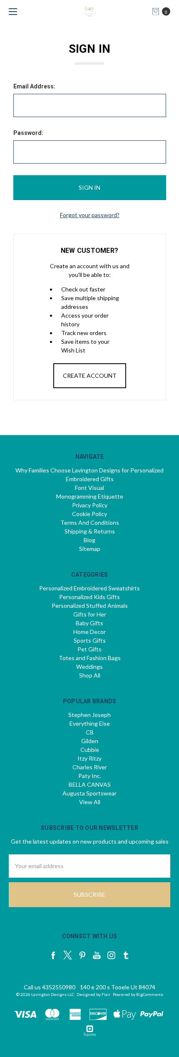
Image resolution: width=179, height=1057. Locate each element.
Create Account (90, 375)
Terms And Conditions (89, 522)
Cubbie (89, 749)
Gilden (89, 740)
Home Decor (89, 631)
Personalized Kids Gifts (89, 596)
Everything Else (90, 723)
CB (90, 732)
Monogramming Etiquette (89, 496)
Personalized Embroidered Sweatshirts (89, 588)
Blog (89, 539)
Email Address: (34, 86)
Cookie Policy (89, 513)
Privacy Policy (89, 505)
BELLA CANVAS (90, 784)
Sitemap (89, 548)
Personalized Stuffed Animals (90, 605)
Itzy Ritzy (89, 758)
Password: (28, 133)
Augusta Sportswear (89, 793)
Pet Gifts (89, 649)
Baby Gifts (89, 622)
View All (89, 801)
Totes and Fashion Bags (90, 657)
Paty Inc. (89, 775)
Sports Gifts (90, 640)
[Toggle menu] (11, 11)
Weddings (89, 666)
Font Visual (89, 487)
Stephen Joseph (89, 714)
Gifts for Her (89, 614)
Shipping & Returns (90, 531)
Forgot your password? (89, 214)
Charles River (89, 767)
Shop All (89, 675)
